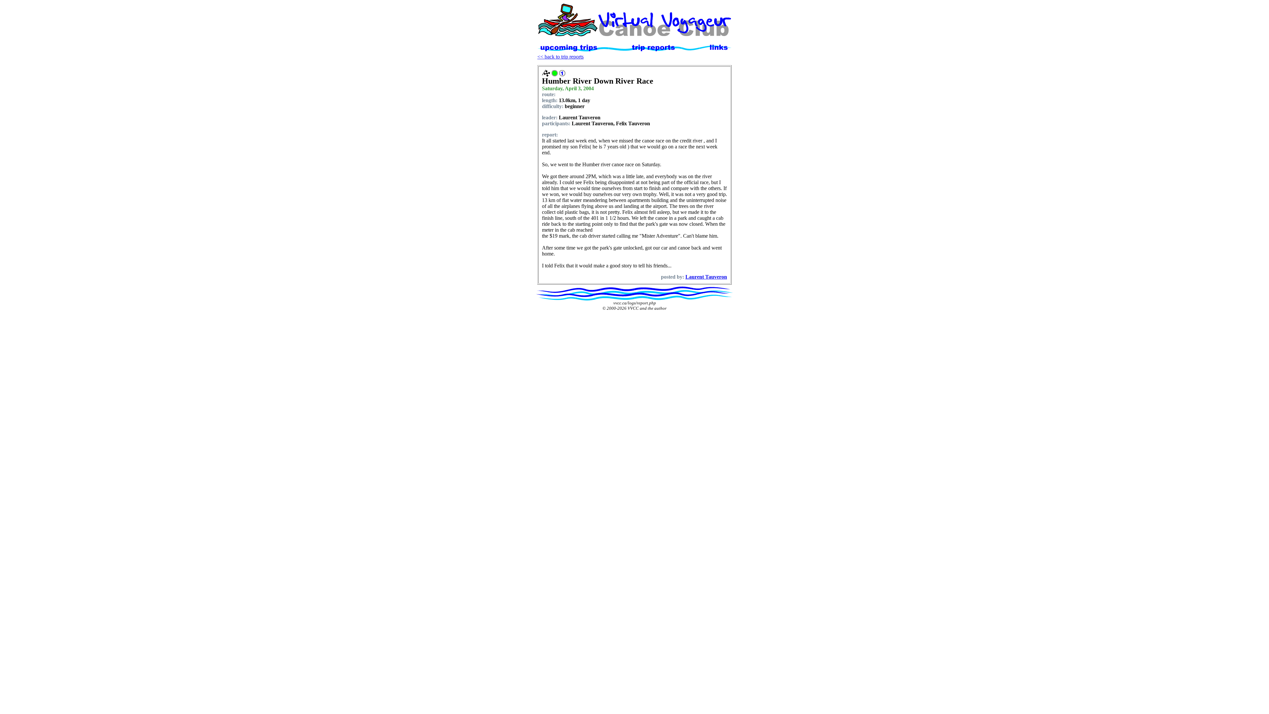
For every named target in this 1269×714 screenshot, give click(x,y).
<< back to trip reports (560, 57)
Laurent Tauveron (706, 277)
